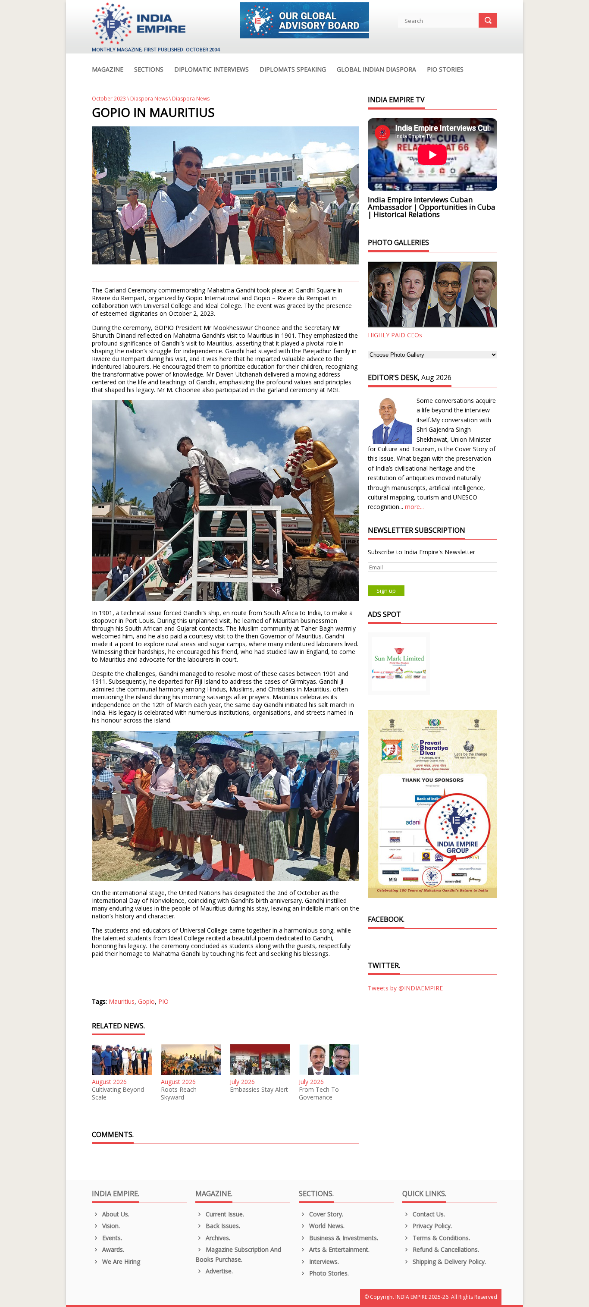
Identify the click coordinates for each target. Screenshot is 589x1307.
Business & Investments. (342, 1238)
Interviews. (323, 1261)
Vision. (110, 1226)
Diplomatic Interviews (211, 69)
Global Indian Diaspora (376, 69)
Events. (111, 1238)
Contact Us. (428, 1214)
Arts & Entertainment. (338, 1249)
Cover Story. (325, 1214)
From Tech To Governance (319, 1093)
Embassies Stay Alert (259, 1089)
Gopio (146, 1001)
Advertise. (218, 1271)
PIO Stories (445, 69)
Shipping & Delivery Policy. (448, 1261)
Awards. (112, 1249)
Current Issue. (224, 1214)
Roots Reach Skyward (179, 1093)
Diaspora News (149, 98)
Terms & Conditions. (440, 1238)
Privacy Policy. (431, 1226)
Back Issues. (222, 1226)
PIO (163, 1001)
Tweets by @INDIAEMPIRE (405, 988)
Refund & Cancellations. (445, 1249)
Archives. (217, 1238)
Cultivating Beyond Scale (118, 1093)
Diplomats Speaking (293, 69)
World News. (326, 1226)
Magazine (107, 69)
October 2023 (109, 98)
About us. (114, 1214)
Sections (148, 69)
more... (414, 507)
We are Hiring (120, 1261)
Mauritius (122, 1001)
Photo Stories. (328, 1273)
